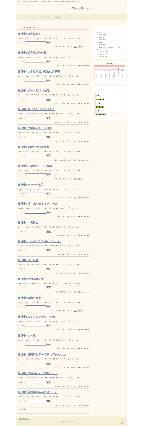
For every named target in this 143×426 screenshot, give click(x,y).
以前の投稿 (22, 409)
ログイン (122, 423)
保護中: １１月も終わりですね (36, 316)
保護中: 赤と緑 (27, 335)
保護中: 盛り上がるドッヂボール (38, 203)
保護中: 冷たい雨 (28, 260)
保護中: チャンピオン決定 (34, 90)
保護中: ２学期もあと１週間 (35, 128)
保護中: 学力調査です (31, 278)
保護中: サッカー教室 (31, 184)
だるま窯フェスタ (102, 32)
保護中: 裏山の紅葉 (29, 297)
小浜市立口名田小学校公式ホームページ (42, 6)
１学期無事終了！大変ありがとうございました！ (110, 48)
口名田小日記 (58, 17)
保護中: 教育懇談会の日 (32, 52)
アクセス (69, 17)
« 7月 (96, 81)
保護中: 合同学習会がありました (38, 392)
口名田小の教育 (44, 17)
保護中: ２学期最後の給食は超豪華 (39, 71)
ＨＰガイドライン (24, 419)
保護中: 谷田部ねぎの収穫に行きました (42, 354)
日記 (75, 47)
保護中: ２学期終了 (29, 33)
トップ (23, 17)
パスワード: (21, 42)
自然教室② (100, 38)
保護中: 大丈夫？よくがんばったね (39, 241)
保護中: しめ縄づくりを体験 (35, 165)
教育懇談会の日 (102, 54)
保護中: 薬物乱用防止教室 (33, 146)
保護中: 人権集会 (28, 222)
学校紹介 (32, 17)
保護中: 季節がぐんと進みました (38, 373)
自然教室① (100, 43)
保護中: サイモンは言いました (36, 109)
